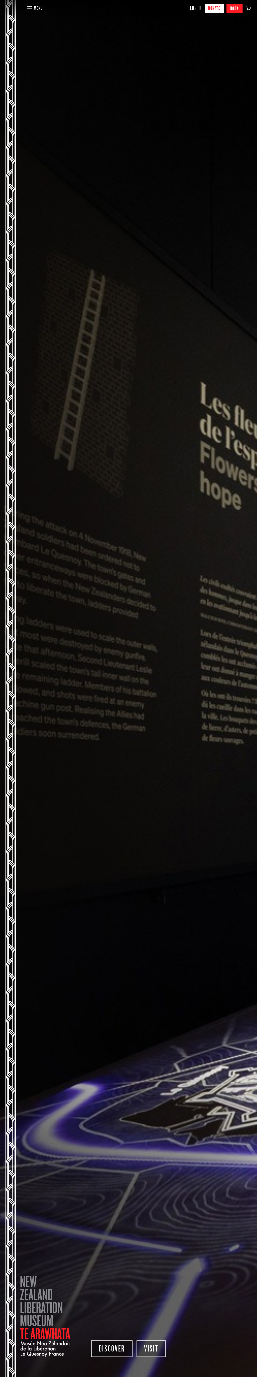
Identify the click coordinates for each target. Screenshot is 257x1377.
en (192, 8)
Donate (214, 8)
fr (200, 8)
